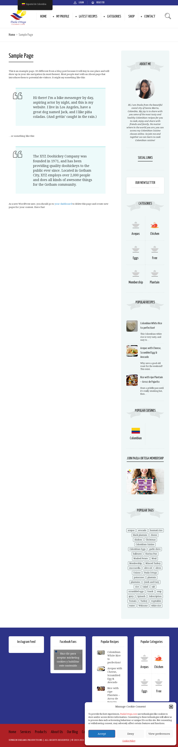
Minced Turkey (153, 563)
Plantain (154, 282)
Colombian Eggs (137, 549)
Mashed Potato (141, 558)
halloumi (137, 554)
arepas (131, 530)
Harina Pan (151, 554)
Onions (136, 573)
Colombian (136, 438)
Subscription (155, 596)
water (132, 606)
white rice (156, 606)
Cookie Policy (128, 741)
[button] (171, 706)
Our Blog (72, 732)
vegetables (156, 601)
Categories (114, 16)
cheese (154, 535)
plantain (152, 577)
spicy (131, 596)
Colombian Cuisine (145, 544)
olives (158, 568)
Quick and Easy (151, 582)
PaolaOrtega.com (128, 714)
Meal (154, 558)
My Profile (62, 16)
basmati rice (156, 530)
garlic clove (154, 549)
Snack (150, 591)
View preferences (159, 733)
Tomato (133, 601)
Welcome (143, 606)
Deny (130, 733)
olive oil (148, 568)
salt (153, 587)
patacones (139, 577)
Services (25, 732)
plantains (135, 582)
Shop (131, 16)
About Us (57, 732)
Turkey (143, 601)
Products (41, 732)
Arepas (136, 234)
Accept (102, 733)
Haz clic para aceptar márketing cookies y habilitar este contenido (68, 659)
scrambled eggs (136, 591)
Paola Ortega (150, 573)
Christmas (151, 540)
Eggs (136, 258)
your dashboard (63, 204)
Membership (136, 282)
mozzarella (134, 568)
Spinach (141, 596)
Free (154, 258)
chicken (138, 540)
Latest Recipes (88, 16)
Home (43, 16)
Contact (149, 16)
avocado (142, 530)
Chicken (154, 234)
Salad (145, 587)
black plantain (140, 535)
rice (137, 587)
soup (159, 591)
